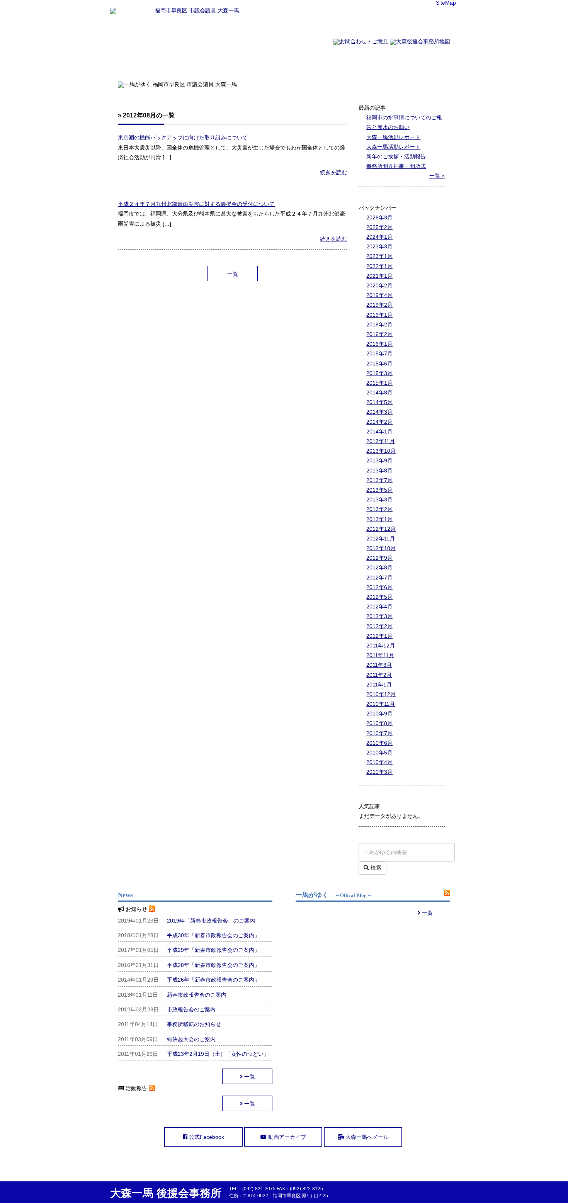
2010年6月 (379, 743)
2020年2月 (379, 285)
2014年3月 (379, 412)
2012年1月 (379, 636)
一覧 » (437, 176)
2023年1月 (379, 256)
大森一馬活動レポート (393, 137)
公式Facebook (205, 1137)
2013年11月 (380, 441)
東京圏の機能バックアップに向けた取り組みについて (183, 137)
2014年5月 (379, 402)
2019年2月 (379, 305)
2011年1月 (379, 684)
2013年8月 (379, 470)
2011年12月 (380, 645)
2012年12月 (381, 529)
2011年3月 (379, 665)
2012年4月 (379, 606)
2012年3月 (379, 616)
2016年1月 (379, 344)
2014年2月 (379, 422)
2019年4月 (379, 295)
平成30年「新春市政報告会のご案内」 (213, 935)
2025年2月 (379, 227)
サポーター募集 (370, 63)
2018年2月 (379, 324)
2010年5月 (379, 752)
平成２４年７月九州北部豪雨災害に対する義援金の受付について (196, 204)
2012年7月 (379, 577)
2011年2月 (379, 675)
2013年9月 (379, 460)
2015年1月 (379, 383)
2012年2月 (379, 626)
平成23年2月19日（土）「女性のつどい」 (218, 1054)
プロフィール (197, 63)
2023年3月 (379, 246)
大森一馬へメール (366, 1137)
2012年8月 (379, 567)
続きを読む (333, 172)
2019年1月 (379, 315)
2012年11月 (380, 538)
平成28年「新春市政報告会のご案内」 (213, 965)
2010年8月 (379, 723)
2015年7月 (379, 353)
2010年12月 (381, 694)
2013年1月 (379, 519)
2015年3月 (379, 373)
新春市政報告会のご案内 (196, 995)
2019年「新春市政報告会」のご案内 (211, 921)
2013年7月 (379, 480)
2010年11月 (380, 704)
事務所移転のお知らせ (194, 1024)
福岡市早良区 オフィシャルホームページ (139, 63)
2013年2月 (379, 509)
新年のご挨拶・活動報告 (396, 156)
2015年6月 (379, 363)
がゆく (428, 63)
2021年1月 (379, 276)
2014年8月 (379, 392)
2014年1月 (379, 431)
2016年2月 (379, 334)
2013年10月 (381, 451)
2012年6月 (379, 587)
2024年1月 (379, 237)
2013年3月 (379, 499)
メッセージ (255, 63)
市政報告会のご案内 (191, 1009)
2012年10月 (381, 548)
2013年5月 (379, 490)
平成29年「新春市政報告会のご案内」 (213, 950)
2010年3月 (379, 772)
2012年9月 (379, 558)
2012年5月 (379, 597)
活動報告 (312, 63)
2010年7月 (379, 733)
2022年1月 (379, 266)
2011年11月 (380, 655)
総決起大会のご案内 (191, 1039)
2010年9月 (379, 713)
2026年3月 (379, 217)
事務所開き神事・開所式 (396, 166)
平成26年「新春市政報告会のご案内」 (213, 980)
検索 (375, 868)
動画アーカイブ (286, 1137)
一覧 (232, 274)
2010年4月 (379, 762)
